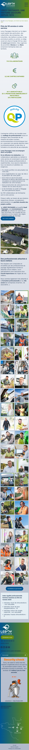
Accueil (2, 20)
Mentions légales (14, 746)
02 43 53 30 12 (9, 641)
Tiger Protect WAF (18, 700)
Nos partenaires (6, 706)
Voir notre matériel (8, 218)
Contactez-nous (7, 637)
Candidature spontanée (15, 588)
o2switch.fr (8, 700)
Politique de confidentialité (14, 748)
